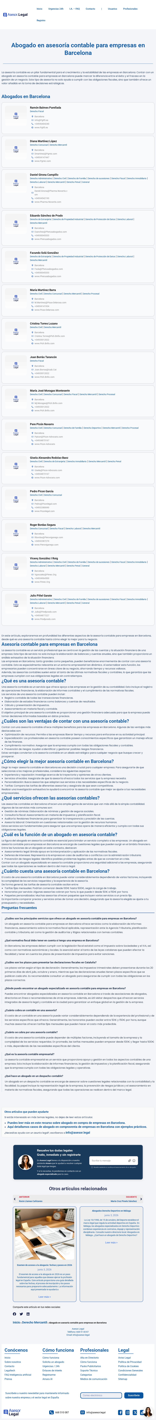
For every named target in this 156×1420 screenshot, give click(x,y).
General (85, 182)
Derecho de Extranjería (40, 219)
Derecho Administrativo (41, 178)
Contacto (90, 8)
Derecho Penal (73, 182)
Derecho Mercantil (58, 145)
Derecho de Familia (77, 178)
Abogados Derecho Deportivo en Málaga (111, 1211)
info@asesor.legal (78, 1132)
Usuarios (112, 8)
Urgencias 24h (55, 8)
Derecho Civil (60, 178)
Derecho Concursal (39, 145)
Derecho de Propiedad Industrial (68, 219)
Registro (41, 20)
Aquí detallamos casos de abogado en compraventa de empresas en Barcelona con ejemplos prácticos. (77, 1127)
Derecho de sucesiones (98, 178)
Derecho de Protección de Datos (100, 219)
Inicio (39, 8)
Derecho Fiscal (37, 111)
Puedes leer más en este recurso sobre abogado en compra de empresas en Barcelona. (66, 1123)
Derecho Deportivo (92, 428)
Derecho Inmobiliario (136, 178)
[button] (14, 1314)
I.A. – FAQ (74, 8)
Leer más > (45, 1296)
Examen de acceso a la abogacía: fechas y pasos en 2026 (44, 1265)
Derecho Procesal (91, 293)
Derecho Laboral (38, 182)
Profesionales (130, 8)
